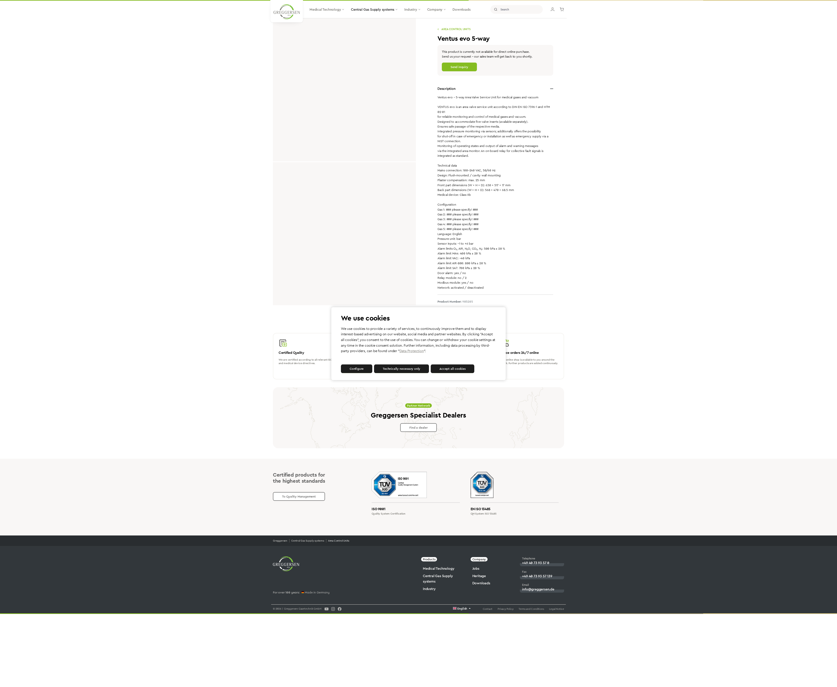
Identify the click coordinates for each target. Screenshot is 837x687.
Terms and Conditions (531, 609)
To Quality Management (299, 496)
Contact (488, 609)
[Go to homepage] (287, 11)
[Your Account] (552, 9)
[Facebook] (339, 608)
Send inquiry (459, 67)
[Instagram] (333, 608)
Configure (357, 369)
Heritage (479, 575)
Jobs (475, 568)
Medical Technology (438, 568)
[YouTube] (326, 608)
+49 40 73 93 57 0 (535, 562)
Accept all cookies (452, 369)
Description (446, 88)
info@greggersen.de (538, 589)
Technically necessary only (401, 369)
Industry (429, 588)
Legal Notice (556, 609)
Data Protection (412, 351)
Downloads (481, 583)
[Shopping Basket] (562, 9)
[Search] (496, 9)
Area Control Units (455, 29)
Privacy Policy (505, 609)
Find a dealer (418, 427)
